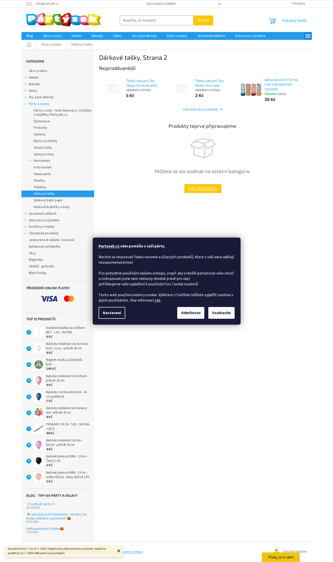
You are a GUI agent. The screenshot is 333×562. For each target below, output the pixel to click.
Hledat (203, 20)
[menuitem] (29, 36)
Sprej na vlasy (44, 154)
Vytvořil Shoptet (295, 551)
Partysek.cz (109, 246)
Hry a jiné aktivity (41, 97)
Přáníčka (40, 187)
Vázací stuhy (43, 147)
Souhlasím (221, 313)
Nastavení (112, 313)
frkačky (39, 180)
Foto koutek (43, 167)
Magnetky (36, 259)
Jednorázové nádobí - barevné (51, 240)
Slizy (32, 253)
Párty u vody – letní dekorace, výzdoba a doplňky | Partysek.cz (62, 112)
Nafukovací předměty (45, 246)
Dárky (33, 90)
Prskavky (40, 127)
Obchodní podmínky (161, 4)
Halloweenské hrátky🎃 (45, 528)
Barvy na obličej (45, 141)
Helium (34, 77)
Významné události (42, 213)
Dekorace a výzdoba (44, 220)
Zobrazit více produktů (200, 109)
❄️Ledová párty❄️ (40, 504)
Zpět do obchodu (202, 188)
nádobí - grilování (41, 266)
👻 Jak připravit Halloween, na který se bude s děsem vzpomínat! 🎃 (56, 516)
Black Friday (38, 273)
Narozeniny (42, 160)
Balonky (34, 84)
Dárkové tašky (44, 193)
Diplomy (40, 134)
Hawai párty (42, 174)
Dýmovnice (42, 121)
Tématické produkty (44, 233)
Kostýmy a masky (42, 226)
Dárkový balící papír (48, 200)
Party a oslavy (39, 103)
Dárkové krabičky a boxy (52, 207)
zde (157, 300)
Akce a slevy (38, 70)
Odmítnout (191, 313)
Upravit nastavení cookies (124, 551)
